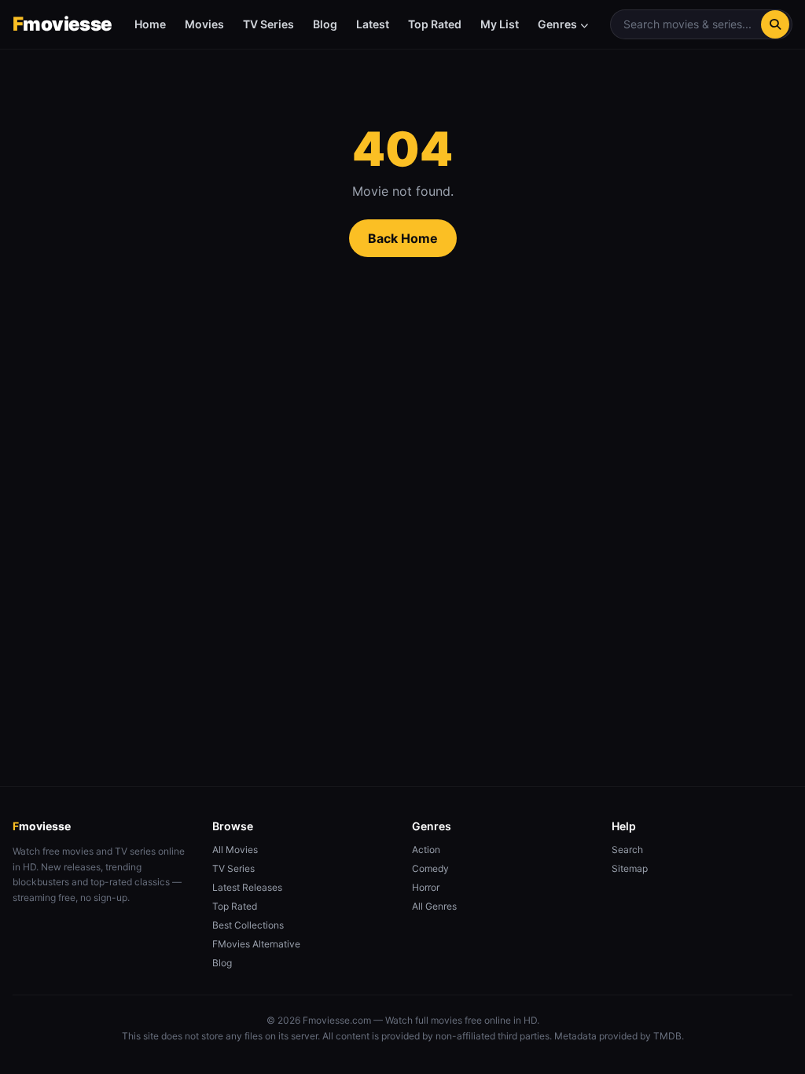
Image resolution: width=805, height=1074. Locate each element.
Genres (557, 24)
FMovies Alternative (256, 944)
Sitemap (630, 868)
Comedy (430, 868)
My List (499, 24)
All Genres (434, 906)
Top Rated (434, 24)
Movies (204, 24)
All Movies (235, 849)
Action (426, 849)
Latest (372, 24)
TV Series (268, 24)
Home (150, 24)
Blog (325, 24)
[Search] (775, 24)
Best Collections (248, 925)
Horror (425, 887)
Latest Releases (247, 887)
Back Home (403, 238)
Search (627, 849)
